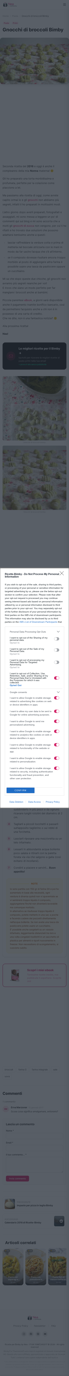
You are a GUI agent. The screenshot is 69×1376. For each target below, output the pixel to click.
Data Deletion (16, 802)
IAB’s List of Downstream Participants (38, 622)
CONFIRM (20, 790)
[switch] (56, 638)
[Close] (63, 574)
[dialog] (34, 688)
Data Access (34, 802)
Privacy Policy (53, 802)
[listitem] (34, 631)
